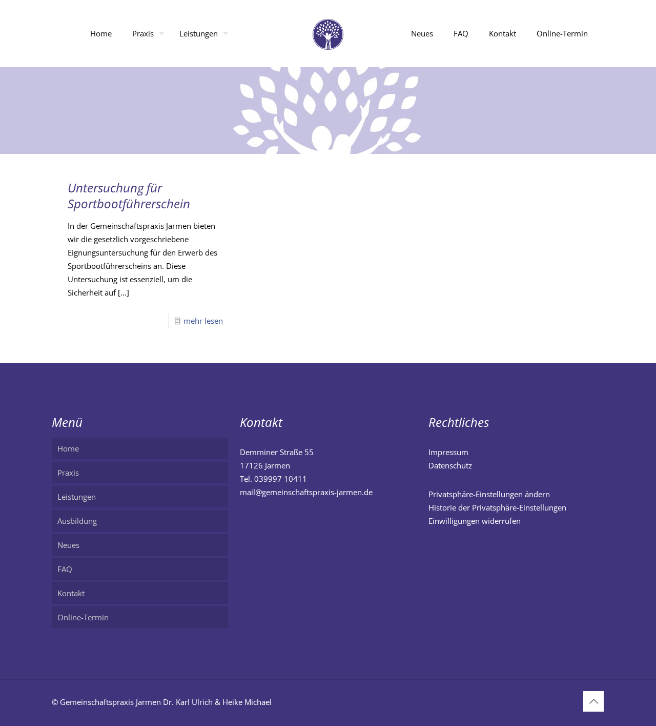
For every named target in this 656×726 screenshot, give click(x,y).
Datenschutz (450, 465)
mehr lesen (203, 321)
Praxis (68, 472)
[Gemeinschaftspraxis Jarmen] (328, 33)
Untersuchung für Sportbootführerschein (129, 195)
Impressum (448, 452)
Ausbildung (77, 521)
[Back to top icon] (593, 701)
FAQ (64, 569)
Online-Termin (83, 617)
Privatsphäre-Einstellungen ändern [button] (489, 494)
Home (68, 448)
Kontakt (71, 593)
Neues (68, 545)
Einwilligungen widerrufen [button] (474, 521)
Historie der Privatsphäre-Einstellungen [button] (497, 507)
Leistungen (76, 497)
